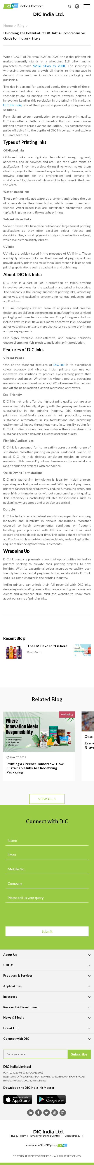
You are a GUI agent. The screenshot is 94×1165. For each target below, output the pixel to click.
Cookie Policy (72, 1135)
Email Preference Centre (45, 1135)
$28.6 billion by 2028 (49, 66)
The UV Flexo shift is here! (48, 646)
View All (46, 799)
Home (8, 25)
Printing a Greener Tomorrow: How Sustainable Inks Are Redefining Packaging (35, 768)
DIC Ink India (12, 105)
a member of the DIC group (41, 1145)
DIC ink (59, 364)
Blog (20, 25)
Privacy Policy (18, 1135)
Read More (34, 652)
